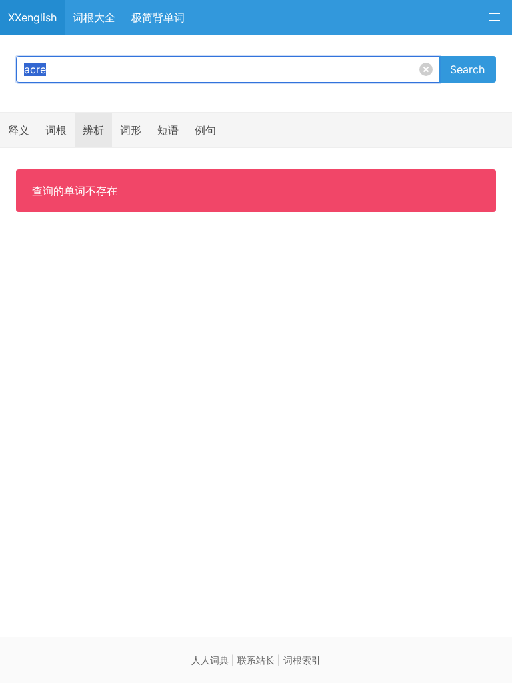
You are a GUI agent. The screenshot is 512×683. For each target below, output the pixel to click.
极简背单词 (158, 17)
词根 (56, 130)
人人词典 (210, 660)
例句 (205, 130)
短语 (168, 130)
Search (467, 69)
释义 (18, 130)
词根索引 (302, 660)
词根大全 (94, 17)
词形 (130, 130)
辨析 (93, 130)
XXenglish (32, 17)
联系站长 (256, 660)
